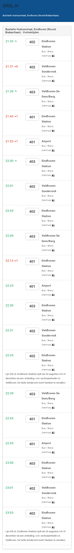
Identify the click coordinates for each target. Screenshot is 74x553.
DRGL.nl (10, 5)
